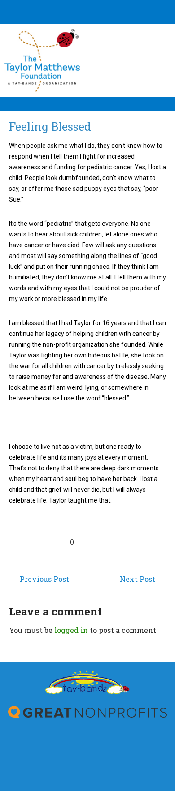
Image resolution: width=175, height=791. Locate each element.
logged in (71, 630)
